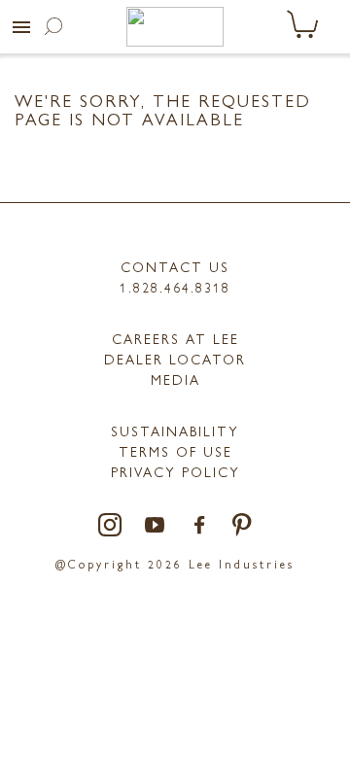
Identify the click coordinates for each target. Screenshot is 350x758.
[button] (21, 27)
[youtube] (155, 526)
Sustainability (175, 430)
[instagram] (110, 526)
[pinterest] (242, 526)
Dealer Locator (175, 358)
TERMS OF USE (175, 451)
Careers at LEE (175, 338)
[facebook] (200, 526)
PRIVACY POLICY (175, 471)
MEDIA (175, 379)
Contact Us (175, 266)
